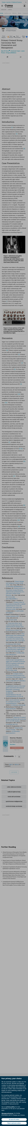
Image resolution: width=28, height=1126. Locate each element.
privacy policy (10, 1107)
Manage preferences (7, 1113)
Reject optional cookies (14, 1123)
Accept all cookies (14, 1119)
